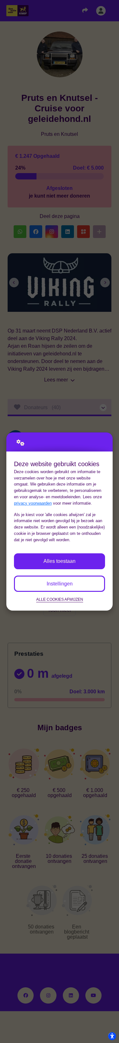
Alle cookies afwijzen (59, 599)
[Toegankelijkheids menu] (112, 1036)
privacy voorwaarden (33, 503)
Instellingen (60, 583)
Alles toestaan (59, 561)
